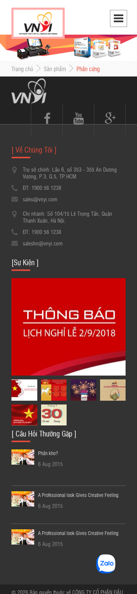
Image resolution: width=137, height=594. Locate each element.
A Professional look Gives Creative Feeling (78, 495)
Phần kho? (48, 453)
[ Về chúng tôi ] (34, 149)
